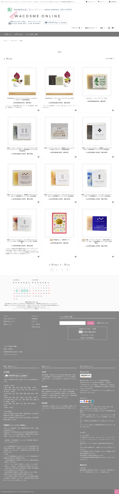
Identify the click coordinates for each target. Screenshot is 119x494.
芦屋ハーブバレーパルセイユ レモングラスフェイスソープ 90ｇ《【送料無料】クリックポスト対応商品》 (59, 195)
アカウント (90, 1)
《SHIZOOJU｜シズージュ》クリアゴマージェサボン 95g (59, 99)
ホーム (6, 40)
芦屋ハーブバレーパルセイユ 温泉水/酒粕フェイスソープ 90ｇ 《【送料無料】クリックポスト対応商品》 (97, 241)
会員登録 (113, 1)
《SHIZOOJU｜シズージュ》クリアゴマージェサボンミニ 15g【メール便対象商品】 (22, 99)
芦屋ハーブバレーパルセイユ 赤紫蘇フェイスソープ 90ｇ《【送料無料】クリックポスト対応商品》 (97, 148)
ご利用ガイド (8, 34)
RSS (5, 349)
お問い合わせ (19, 34)
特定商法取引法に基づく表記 (13, 352)
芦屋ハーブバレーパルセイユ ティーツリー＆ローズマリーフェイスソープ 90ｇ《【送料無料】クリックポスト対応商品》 (22, 149)
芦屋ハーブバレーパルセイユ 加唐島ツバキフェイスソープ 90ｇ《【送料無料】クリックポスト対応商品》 (22, 195)
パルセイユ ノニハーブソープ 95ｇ (96, 98)
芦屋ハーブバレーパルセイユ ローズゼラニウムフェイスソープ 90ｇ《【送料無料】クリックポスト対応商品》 (22, 241)
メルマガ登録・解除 (31, 34)
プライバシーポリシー (11, 354)
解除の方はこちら (103, 323)
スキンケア (14, 40)
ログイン (102, 1)
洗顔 (21, 40)
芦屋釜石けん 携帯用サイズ (62, 240)
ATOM (10, 349)
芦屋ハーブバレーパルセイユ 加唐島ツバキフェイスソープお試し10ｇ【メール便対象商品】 (59, 148)
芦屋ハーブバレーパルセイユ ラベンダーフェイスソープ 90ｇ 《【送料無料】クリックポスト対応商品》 (96, 195)
